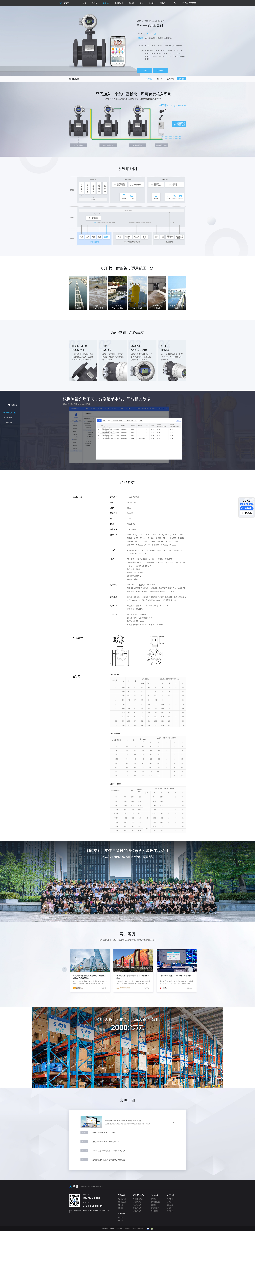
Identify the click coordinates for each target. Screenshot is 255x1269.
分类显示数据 (7, 412)
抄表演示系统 (137, 1202)
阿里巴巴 (120, 1221)
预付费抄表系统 (138, 1199)
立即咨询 (144, 70)
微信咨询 (160, 70)
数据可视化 (8, 417)
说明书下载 (170, 79)
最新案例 (153, 1205)
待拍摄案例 (154, 1211)
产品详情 (149, 79)
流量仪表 (120, 1205)
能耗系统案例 (155, 1208)
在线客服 (248, 508)
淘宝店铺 (120, 1218)
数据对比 (9, 422)
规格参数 (159, 79)
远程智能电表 (122, 1199)
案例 (141, 3)
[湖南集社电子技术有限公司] (64, 4)
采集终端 (120, 1208)
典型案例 (153, 1199)
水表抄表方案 (137, 1211)
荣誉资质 (170, 1205)
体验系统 (248, 513)
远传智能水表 (122, 1202)
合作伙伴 (170, 1208)
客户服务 (170, 1211)
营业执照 (127, 1228)
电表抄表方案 (137, 1208)
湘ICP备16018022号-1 (138, 1228)
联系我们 (163, 3)
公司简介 (170, 1202)
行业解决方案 (137, 1205)
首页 (84, 3)
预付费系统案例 (155, 1202)
